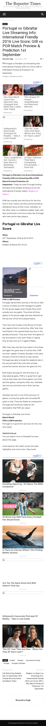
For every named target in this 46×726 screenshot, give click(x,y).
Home (4, 20)
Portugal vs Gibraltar (18, 663)
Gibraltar (20, 660)
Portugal (6, 663)
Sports (11, 20)
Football (12, 660)
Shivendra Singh (7, 59)
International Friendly (33, 660)
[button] (4, 14)
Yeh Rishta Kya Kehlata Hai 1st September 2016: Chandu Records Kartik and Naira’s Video (12, 677)
